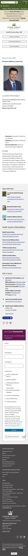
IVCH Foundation (11, 379)
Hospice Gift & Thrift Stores (12, 375)
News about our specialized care (11, 267)
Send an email (9, 313)
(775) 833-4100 (15, 292)
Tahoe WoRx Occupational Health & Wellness (12, 390)
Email (7, 343)
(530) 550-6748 (11, 108)
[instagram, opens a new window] (7, 323)
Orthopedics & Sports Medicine (12, 384)
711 (15, 295)
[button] (5, 5)
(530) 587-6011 (20, 284)
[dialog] (14, 548)
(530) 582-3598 (20, 282)
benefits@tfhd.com (7, 507)
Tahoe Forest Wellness (12, 395)
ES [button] (26, 3)
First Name (8, 352)
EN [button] (23, 3)
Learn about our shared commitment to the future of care (15, 199)
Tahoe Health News (12, 398)
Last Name (8, 362)
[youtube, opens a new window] (10, 323)
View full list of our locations (13, 301)
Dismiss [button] (14, 553)
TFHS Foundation (11, 401)
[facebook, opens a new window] (3, 323)
